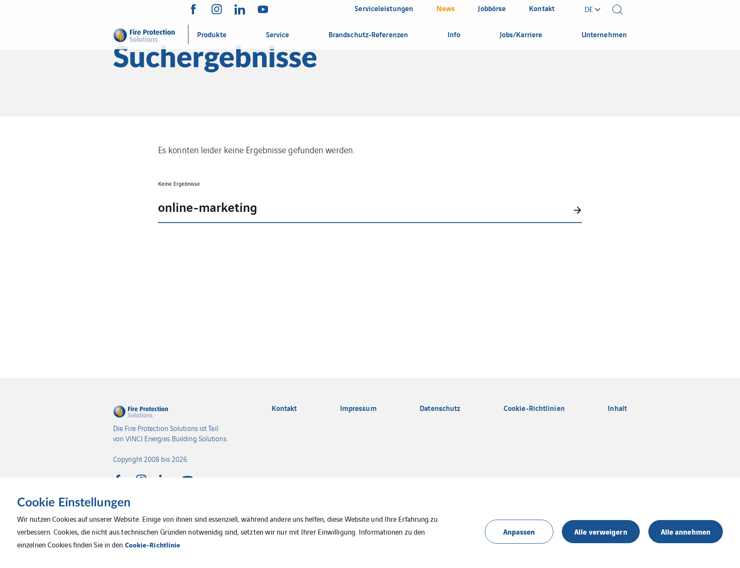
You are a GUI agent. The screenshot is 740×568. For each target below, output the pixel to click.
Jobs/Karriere (521, 34)
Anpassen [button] (519, 531)
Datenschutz (440, 408)
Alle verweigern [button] (600, 531)
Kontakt (284, 408)
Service (277, 34)
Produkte (212, 34)
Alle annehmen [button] (685, 531)
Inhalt (617, 408)
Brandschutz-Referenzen (368, 34)
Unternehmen (604, 34)
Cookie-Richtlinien (534, 408)
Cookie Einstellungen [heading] (74, 503)
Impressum (358, 408)
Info (454, 34)
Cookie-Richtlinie (153, 544)
